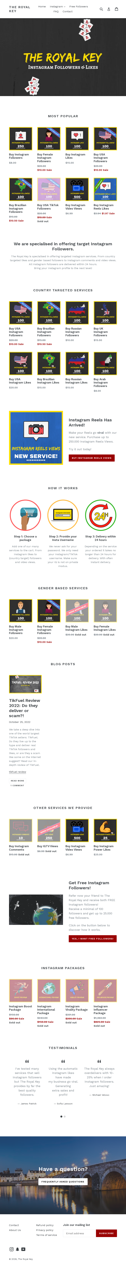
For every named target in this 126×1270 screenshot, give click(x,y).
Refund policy (44, 1225)
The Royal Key (19, 9)
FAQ (56, 11)
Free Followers (78, 6)
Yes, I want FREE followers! (93, 938)
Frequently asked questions (63, 1181)
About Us (15, 1230)
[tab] (61, 1117)
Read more (17, 781)
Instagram (58, 6)
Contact (68, 11)
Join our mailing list (76, 1225)
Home (42, 6)
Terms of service (46, 1235)
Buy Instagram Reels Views (92, 458)
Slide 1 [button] (61, 1117)
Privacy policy (44, 1230)
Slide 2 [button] (65, 1117)
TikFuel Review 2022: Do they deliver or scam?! (24, 708)
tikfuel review (17, 771)
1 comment (17, 785)
